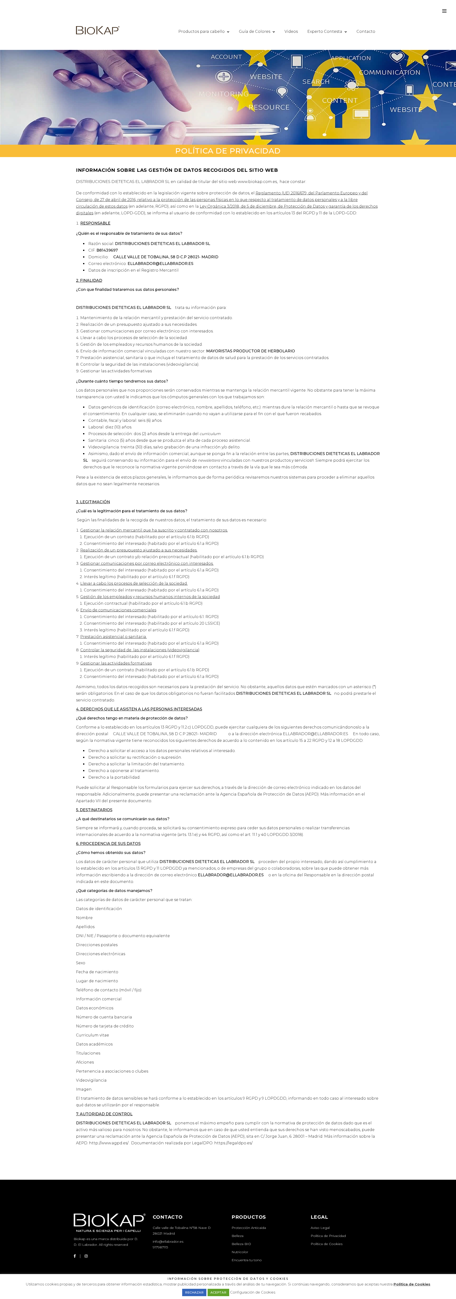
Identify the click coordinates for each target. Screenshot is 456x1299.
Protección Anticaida (249, 1228)
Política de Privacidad (328, 1236)
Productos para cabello (201, 31)
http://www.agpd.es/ (108, 1143)
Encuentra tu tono (247, 1260)
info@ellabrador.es (168, 1241)
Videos (291, 31)
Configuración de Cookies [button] (252, 1292)
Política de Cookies (326, 1244)
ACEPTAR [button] (218, 1292)
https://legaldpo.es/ (233, 1143)
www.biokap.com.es (257, 181)
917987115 (160, 1247)
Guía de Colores (254, 31)
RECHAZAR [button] (194, 1292)
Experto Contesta (324, 31)
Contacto (365, 31)
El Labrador (87, 1244)
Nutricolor (240, 1252)
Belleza (237, 1236)
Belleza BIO (241, 1244)
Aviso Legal (320, 1228)
